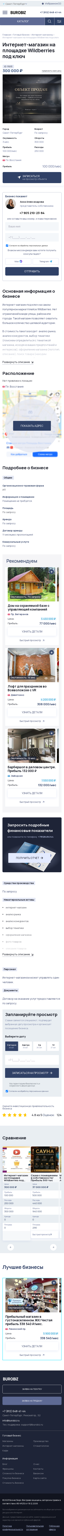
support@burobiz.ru (32, 1424)
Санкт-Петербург (15, 3)
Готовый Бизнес (21, 34)
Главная (6, 34)
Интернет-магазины (42, 34)
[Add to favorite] (51, 571)
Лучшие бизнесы (22, 1267)
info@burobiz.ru (11, 1420)
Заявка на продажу (32, 1400)
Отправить (32, 271)
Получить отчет (27, 858)
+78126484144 (45, 836)
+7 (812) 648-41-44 (50, 12)
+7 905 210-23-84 (32, 213)
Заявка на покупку (32, 1389)
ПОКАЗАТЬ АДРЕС (32, 426)
